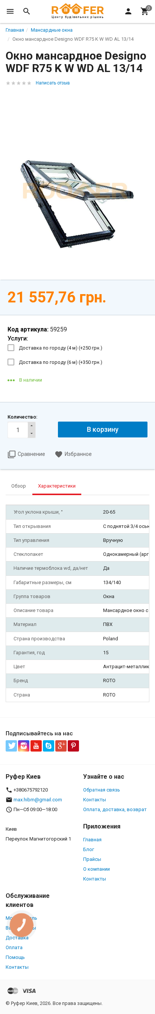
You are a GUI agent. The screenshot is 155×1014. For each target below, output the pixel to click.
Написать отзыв (53, 83)
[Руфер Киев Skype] (48, 746)
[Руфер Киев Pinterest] (73, 746)
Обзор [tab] (18, 486)
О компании (96, 869)
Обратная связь (101, 790)
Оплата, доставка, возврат (115, 809)
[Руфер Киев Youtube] (36, 746)
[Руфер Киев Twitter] (11, 746)
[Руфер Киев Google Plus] (61, 746)
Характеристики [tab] (57, 486)
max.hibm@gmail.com (38, 799)
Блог (88, 849)
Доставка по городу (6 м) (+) (60, 362)
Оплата (14, 947)
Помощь (15, 957)
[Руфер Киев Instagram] (23, 746)
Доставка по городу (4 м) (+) (60, 348)
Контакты (94, 799)
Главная (92, 839)
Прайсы (92, 859)
